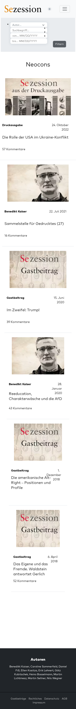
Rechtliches (35, 698)
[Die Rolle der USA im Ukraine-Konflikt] (38, 96)
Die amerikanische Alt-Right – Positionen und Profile (31, 482)
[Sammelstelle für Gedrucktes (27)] (38, 183)
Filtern (59, 44)
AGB (64, 698)
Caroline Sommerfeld (43, 666)
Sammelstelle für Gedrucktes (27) (34, 223)
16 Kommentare (15, 235)
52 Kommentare (24, 581)
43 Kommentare (20, 408)
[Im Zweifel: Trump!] (38, 269)
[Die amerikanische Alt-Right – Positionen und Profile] (38, 442)
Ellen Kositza (29, 670)
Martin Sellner (37, 678)
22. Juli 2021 (57, 211)
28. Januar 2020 (57, 388)
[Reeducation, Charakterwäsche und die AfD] (38, 355)
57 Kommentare (13, 149)
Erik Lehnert (45, 670)
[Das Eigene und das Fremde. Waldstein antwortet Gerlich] (38, 528)
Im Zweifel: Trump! (23, 310)
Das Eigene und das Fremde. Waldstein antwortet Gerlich (30, 569)
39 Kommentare (18, 322)
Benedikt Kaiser (19, 666)
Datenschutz (51, 698)
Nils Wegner (54, 678)
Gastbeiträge (18, 698)
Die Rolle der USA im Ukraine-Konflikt (35, 137)
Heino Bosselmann (40, 674)
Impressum (39, 702)
